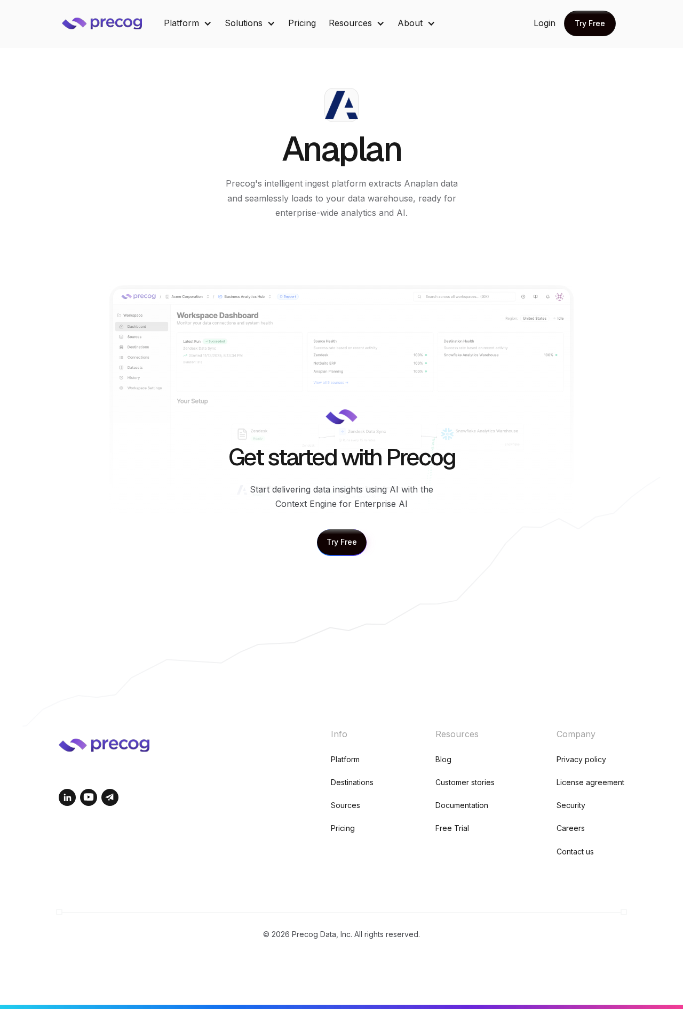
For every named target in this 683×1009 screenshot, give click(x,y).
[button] (188, 23)
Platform (345, 759)
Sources (345, 805)
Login (544, 23)
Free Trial (452, 828)
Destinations (352, 782)
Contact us (575, 851)
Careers (571, 828)
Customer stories (465, 782)
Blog (443, 759)
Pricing (302, 23)
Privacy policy (581, 759)
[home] (110, 23)
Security (571, 805)
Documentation (461, 805)
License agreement (590, 782)
